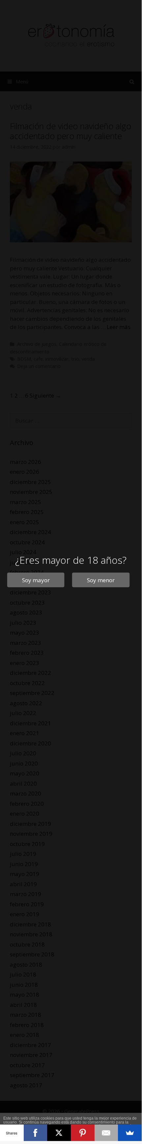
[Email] (106, 1133)
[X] (59, 1133)
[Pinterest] (83, 1133)
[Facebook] (35, 1133)
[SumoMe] (130, 1133)
